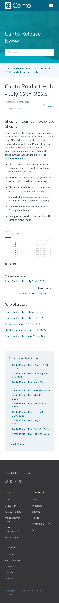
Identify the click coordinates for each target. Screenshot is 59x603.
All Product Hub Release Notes (26, 72)
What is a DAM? (41, 524)
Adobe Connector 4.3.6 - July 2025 (23, 324)
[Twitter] (15, 482)
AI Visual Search (13, 511)
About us (10, 554)
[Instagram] (6, 482)
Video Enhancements (12, 529)
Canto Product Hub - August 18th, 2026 (30, 366)
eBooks (36, 511)
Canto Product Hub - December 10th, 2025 (29, 413)
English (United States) (18, 473)
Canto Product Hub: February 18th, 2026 (30, 435)
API (34, 530)
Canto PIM (10, 505)
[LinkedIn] (14, 264)
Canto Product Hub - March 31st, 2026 (29, 405)
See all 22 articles (18, 444)
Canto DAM (11, 499)
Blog (34, 499)
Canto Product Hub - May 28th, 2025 (25, 336)
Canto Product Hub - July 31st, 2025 (24, 281)
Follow (49, 106)
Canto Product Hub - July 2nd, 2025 (35, 293)
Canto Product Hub (42, 68)
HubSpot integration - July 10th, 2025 (25, 330)
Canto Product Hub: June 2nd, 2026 (31, 390)
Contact (9, 578)
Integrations (11, 537)
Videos (35, 517)
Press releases (13, 560)
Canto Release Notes (16, 68)
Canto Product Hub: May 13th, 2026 (28, 397)
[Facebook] (6, 264)
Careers (9, 566)
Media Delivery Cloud (13, 519)
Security (9, 572)
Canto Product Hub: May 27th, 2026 (28, 422)
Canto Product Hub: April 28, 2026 (30, 429)
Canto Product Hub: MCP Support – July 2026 (31, 375)
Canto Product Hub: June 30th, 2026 (28, 383)
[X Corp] (10, 264)
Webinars (37, 505)
